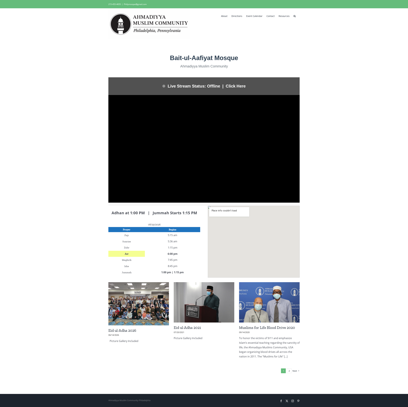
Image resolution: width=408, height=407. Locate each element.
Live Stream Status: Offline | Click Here (207, 86)
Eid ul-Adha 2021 (187, 327)
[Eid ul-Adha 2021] (204, 302)
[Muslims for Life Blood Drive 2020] (269, 302)
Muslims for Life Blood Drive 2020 (267, 327)
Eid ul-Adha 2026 (122, 330)
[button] (295, 15)
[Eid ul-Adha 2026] (138, 303)
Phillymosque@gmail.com (135, 4)
